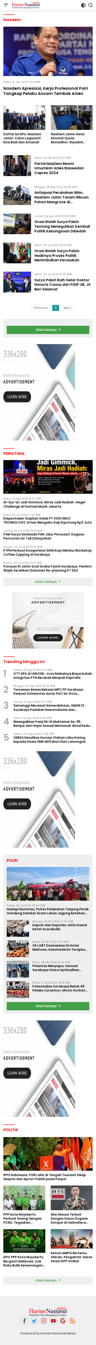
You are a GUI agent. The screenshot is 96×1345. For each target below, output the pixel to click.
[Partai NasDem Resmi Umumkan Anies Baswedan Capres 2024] (17, 166)
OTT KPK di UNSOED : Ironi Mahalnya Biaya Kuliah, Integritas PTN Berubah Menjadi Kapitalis (53, 676)
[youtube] (53, 1321)
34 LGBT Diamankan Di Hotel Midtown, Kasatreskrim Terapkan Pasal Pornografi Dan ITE (59, 947)
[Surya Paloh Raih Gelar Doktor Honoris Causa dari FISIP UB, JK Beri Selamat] (17, 283)
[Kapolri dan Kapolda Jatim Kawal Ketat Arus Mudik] (18, 928)
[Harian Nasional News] (25, 5)
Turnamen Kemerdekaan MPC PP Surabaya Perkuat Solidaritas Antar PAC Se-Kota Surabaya (48, 692)
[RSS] (72, 1321)
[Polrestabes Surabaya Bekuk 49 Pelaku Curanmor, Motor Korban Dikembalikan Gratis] (18, 989)
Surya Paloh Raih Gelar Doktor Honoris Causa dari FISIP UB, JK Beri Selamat (62, 284)
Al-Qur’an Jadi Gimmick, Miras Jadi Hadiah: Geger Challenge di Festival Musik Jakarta (44, 504)
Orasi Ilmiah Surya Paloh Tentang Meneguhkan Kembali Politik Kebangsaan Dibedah (62, 226)
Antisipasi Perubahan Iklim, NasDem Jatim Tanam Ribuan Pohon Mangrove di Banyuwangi (61, 199)
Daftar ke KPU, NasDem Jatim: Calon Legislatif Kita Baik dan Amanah (22, 138)
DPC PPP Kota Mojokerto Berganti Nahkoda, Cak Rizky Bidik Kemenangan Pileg (23, 1261)
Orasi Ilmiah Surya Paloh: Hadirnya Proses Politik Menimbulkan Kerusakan (57, 255)
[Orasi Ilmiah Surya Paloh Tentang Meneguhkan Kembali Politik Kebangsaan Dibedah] (17, 225)
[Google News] (63, 1321)
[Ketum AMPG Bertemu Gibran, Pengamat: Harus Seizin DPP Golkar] (72, 1239)
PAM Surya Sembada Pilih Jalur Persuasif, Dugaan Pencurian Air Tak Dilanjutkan (43, 536)
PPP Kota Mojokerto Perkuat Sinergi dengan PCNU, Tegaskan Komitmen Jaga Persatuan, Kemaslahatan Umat (22, 1218)
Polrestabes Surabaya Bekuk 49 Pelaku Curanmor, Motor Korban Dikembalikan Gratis (58, 988)
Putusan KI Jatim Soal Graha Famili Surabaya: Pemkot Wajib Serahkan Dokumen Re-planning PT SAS (47, 568)
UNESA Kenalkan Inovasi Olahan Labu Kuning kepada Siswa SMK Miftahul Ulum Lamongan (49, 740)
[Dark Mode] (83, 5)
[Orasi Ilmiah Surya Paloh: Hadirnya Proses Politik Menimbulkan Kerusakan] (17, 253)
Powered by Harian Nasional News (48, 1333)
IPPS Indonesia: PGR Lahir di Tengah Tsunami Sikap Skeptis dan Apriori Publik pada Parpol (44, 1177)
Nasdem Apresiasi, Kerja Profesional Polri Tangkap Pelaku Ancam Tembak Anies (45, 90)
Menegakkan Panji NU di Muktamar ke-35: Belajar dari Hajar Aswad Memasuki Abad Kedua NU (52, 724)
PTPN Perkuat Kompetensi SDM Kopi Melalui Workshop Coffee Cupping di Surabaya (47, 552)
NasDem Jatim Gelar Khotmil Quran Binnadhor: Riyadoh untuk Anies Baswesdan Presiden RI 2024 (70, 138)
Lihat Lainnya (46, 581)
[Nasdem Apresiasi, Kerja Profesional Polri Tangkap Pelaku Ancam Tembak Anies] (48, 51)
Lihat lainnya (46, 330)
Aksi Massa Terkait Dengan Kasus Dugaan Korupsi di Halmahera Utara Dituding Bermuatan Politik (69, 1218)
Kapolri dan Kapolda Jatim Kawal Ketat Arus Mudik (59, 927)
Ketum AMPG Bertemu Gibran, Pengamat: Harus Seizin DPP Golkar (71, 1257)
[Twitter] (34, 1321)
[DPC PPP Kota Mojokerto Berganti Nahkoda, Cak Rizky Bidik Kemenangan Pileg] (24, 1241)
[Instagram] (44, 1321)
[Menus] (6, 5)
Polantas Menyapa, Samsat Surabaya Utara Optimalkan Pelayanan (55, 968)
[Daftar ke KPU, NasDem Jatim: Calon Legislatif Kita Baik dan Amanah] (24, 117)
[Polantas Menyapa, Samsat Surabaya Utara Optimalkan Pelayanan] (18, 969)
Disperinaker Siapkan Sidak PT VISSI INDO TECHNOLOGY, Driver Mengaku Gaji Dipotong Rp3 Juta (47, 520)
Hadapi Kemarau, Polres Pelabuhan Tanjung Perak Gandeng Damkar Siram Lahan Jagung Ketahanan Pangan (48, 911)
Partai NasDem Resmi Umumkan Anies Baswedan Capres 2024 (59, 168)
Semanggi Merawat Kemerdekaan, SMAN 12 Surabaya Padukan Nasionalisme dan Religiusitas (48, 707)
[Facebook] (24, 1321)
